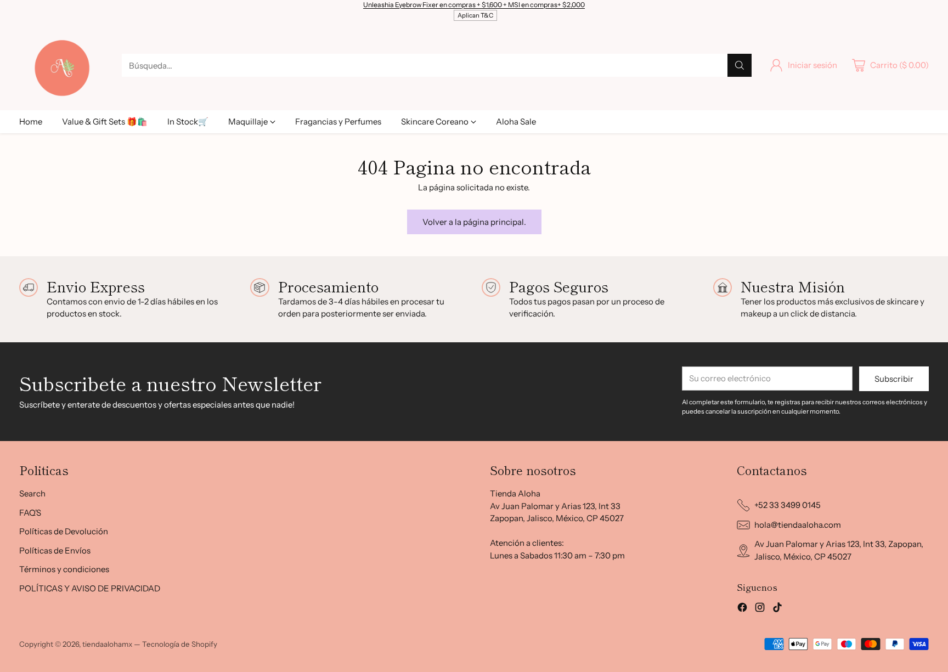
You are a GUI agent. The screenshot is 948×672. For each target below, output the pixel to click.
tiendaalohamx (107, 644)
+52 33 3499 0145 (787, 505)
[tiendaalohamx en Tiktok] (777, 609)
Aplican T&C (475, 15)
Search (32, 493)
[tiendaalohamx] (61, 65)
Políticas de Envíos (55, 550)
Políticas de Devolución (63, 531)
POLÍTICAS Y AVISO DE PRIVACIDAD (89, 588)
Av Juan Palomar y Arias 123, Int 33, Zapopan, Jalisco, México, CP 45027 (838, 550)
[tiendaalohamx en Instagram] (759, 609)
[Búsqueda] (739, 65)
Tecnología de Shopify (179, 644)
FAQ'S (30, 512)
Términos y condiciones (64, 569)
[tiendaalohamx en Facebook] (742, 609)
